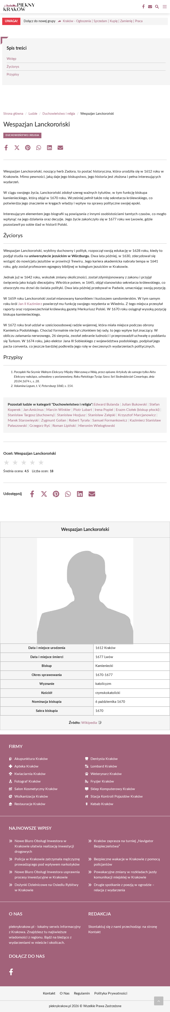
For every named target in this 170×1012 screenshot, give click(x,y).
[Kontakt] (149, 6)
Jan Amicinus (33, 410)
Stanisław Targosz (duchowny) (31, 415)
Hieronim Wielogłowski (96, 425)
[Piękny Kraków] (18, 6)
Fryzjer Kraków (102, 781)
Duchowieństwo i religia (58, 113)
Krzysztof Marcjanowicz (137, 415)
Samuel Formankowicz (109, 420)
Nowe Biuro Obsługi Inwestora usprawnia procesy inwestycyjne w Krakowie (47, 874)
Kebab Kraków (102, 804)
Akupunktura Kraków (31, 759)
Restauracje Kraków (29, 804)
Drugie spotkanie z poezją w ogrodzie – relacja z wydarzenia (124, 887)
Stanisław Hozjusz (71, 415)
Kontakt (94, 932)
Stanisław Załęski (101, 415)
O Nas (65, 993)
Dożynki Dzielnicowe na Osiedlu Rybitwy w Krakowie (46, 887)
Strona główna (13, 113)
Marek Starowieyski (23, 420)
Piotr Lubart (82, 410)
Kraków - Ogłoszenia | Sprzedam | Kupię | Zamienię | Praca (103, 21)
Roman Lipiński (64, 425)
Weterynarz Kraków (106, 774)
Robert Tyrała (79, 420)
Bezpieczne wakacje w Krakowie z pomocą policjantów (127, 861)
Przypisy (13, 74)
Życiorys (13, 66)
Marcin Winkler (58, 410)
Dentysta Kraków (104, 759)
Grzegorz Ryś (39, 425)
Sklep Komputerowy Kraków (113, 789)
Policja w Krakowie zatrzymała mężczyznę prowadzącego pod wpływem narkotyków (47, 861)
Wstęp (11, 58)
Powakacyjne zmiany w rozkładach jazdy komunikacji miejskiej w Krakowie (125, 874)
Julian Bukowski (134, 404)
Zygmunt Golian (53, 420)
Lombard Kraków (104, 766)
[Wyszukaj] (157, 7)
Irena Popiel (104, 410)
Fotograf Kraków (27, 781)
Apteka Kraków (26, 766)
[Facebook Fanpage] (143, 6)
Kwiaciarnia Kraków (30, 774)
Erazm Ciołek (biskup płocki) (137, 410)
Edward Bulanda (106, 404)
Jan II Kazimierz (30, 304)
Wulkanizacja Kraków (31, 796)
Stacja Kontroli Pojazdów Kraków (117, 796)
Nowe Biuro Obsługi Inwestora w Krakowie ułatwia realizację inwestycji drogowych (44, 846)
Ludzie (33, 113)
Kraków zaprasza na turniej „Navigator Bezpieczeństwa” (123, 843)
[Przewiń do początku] (158, 1000)
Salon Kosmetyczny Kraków (36, 789)
